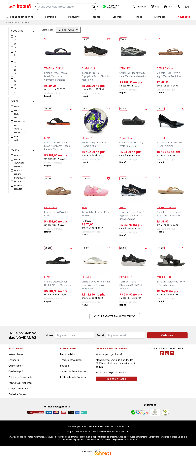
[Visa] (48, 412)
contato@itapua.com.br (114, 372)
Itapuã (138, 16)
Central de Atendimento (73, 371)
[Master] (56, 412)
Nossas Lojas (15, 354)
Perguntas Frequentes (20, 382)
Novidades (184, 16)
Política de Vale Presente (73, 377)
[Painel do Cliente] (178, 6)
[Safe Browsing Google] (139, 412)
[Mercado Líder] (155, 412)
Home (8, 22)
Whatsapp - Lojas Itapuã (109, 354)
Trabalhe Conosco (18, 394)
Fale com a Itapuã (116, 378)
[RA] (165, 412)
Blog (156, 6)
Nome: (49, 335)
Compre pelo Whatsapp (113, 6)
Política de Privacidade (20, 377)
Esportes (118, 16)
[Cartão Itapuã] (35, 412)
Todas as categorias (21, 16)
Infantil (96, 16)
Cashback (141, 6)
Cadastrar (167, 335)
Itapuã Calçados (19, 6)
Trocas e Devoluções (71, 360)
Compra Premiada (18, 388)
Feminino (50, 16)
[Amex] (77, 412)
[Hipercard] (63, 412)
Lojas (170, 6)
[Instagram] (167, 353)
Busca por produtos (20, 22)
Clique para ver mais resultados (114, 316)
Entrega (64, 365)
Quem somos (15, 365)
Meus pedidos (67, 354)
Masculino (74, 16)
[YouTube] (172, 353)
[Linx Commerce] (103, 452)
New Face (159, 16)
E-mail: (100, 335)
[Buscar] (93, 6)
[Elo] (71, 412)
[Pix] (84, 412)
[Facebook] (162, 353)
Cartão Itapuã (15, 371)
